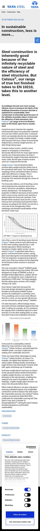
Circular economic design (11, 428)
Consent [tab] (9, 452)
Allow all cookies (20, 515)
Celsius (5, 122)
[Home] (16, 7)
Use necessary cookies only (20, 522)
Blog (18, 12)
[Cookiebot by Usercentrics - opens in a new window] (27, 447)
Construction (11, 12)
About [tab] (30, 452)
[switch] (27, 495)
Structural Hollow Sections (11, 440)
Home (3, 12)
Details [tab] (20, 452)
